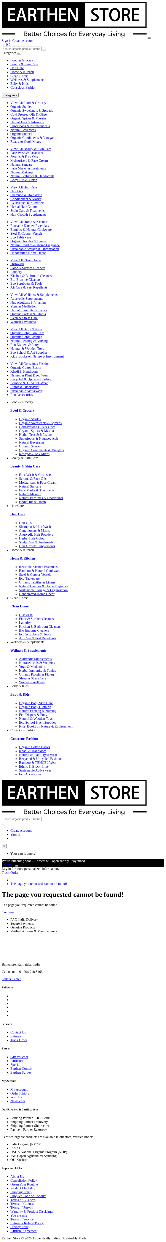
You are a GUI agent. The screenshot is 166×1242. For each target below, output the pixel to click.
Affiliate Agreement (23, 1231)
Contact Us (18, 1032)
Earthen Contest (21, 1068)
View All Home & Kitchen (28, 222)
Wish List (16, 1097)
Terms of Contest (22, 1204)
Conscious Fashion (23, 87)
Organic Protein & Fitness (28, 314)
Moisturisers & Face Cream (29, 160)
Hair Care (17, 68)
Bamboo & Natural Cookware (31, 229)
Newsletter (17, 1101)
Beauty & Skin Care (24, 64)
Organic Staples (21, 106)
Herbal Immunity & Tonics (28, 310)
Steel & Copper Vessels (26, 233)
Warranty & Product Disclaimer (31, 1211)
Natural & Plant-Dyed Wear (29, 375)
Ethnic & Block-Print (24, 387)
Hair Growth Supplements (28, 214)
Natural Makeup (21, 172)
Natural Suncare (21, 164)
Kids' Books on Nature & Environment (37, 356)
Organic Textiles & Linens (28, 241)
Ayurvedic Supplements (26, 298)
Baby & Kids (19, 83)
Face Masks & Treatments (28, 168)
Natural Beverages (23, 130)
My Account (18, 1089)
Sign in (6, 40)
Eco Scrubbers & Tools (26, 283)
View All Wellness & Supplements (33, 294)
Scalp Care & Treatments (27, 210)
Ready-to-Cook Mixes (25, 141)
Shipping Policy (21, 1192)
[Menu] (149, 38)
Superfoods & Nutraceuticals (30, 126)
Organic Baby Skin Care (27, 333)
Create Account (23, 40)
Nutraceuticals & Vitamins (28, 302)
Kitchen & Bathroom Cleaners (31, 276)
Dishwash (17, 264)
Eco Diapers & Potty (24, 345)
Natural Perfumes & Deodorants (32, 176)
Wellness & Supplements (27, 80)
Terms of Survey (21, 1207)
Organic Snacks (21, 134)
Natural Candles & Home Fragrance (35, 245)
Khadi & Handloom (24, 371)
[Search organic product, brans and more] (3, 45)
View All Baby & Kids (26, 329)
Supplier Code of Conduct (28, 1196)
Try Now (8, 865)
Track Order (10, 872)
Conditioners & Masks (25, 199)
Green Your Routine (24, 1184)
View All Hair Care (23, 187)
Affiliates (16, 1061)
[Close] (17, 866)
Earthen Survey (21, 1072)
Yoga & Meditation (23, 306)
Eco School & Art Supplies (28, 352)
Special (15, 1064)
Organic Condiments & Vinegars (32, 138)
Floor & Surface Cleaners (27, 268)
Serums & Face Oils (24, 156)
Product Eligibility (22, 1188)
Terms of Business (22, 1200)
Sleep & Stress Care (24, 318)
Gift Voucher (19, 1057)
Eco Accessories (21, 395)
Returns (15, 1036)
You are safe (18, 1215)
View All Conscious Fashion (29, 363)
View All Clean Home (25, 260)
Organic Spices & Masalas (28, 118)
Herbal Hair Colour (23, 207)
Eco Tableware (20, 237)
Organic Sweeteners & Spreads (31, 110)
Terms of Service (22, 1219)
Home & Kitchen (22, 72)
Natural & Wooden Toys (27, 348)
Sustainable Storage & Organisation (34, 249)
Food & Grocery (21, 60)
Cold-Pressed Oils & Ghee (28, 114)
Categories (10, 95)
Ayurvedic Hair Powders (27, 203)
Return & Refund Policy (27, 1223)
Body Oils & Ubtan (23, 180)
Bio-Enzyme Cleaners (25, 279)
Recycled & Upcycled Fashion (31, 379)
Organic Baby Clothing (26, 337)
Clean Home (19, 76)
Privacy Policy (20, 1227)
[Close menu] (19, 54)
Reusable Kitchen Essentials (29, 225)
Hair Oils (16, 191)
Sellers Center (11, 979)
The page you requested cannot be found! (38, 884)
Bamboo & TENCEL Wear (29, 383)
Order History (19, 1093)
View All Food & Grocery (28, 103)
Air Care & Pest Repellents (28, 287)
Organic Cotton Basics (25, 367)
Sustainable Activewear (26, 391)
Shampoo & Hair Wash (26, 195)
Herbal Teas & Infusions (27, 122)
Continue (8, 912)
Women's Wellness (23, 322)
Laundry (16, 272)
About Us (17, 1176)
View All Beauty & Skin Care (30, 149)
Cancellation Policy (23, 1180)
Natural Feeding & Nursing (29, 341)
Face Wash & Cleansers (26, 153)
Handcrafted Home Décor (28, 253)
